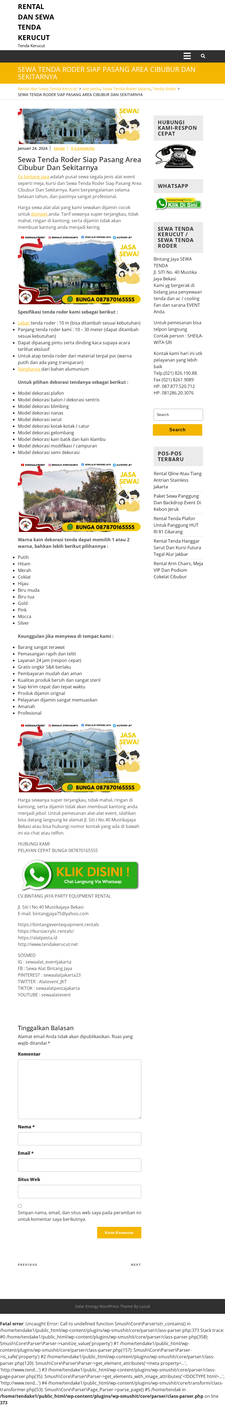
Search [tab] (177, 429)
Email (26, 1153)
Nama (26, 1127)
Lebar (24, 323)
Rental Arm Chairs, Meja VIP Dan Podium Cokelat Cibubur (178, 570)
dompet (40, 214)
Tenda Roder (164, 88)
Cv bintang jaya (34, 177)
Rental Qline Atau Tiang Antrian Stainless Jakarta (178, 480)
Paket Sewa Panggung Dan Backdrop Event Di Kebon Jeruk (177, 502)
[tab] (187, 56)
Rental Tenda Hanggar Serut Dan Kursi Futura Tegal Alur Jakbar (177, 547)
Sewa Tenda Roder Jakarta (127, 88)
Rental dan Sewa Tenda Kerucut (47, 88)
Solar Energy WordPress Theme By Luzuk (112, 1306)
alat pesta (91, 88)
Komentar (29, 1054)
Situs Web (29, 1179)
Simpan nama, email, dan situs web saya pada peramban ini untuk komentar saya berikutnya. (79, 1216)
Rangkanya (29, 369)
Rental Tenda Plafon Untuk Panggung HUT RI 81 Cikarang (176, 525)
